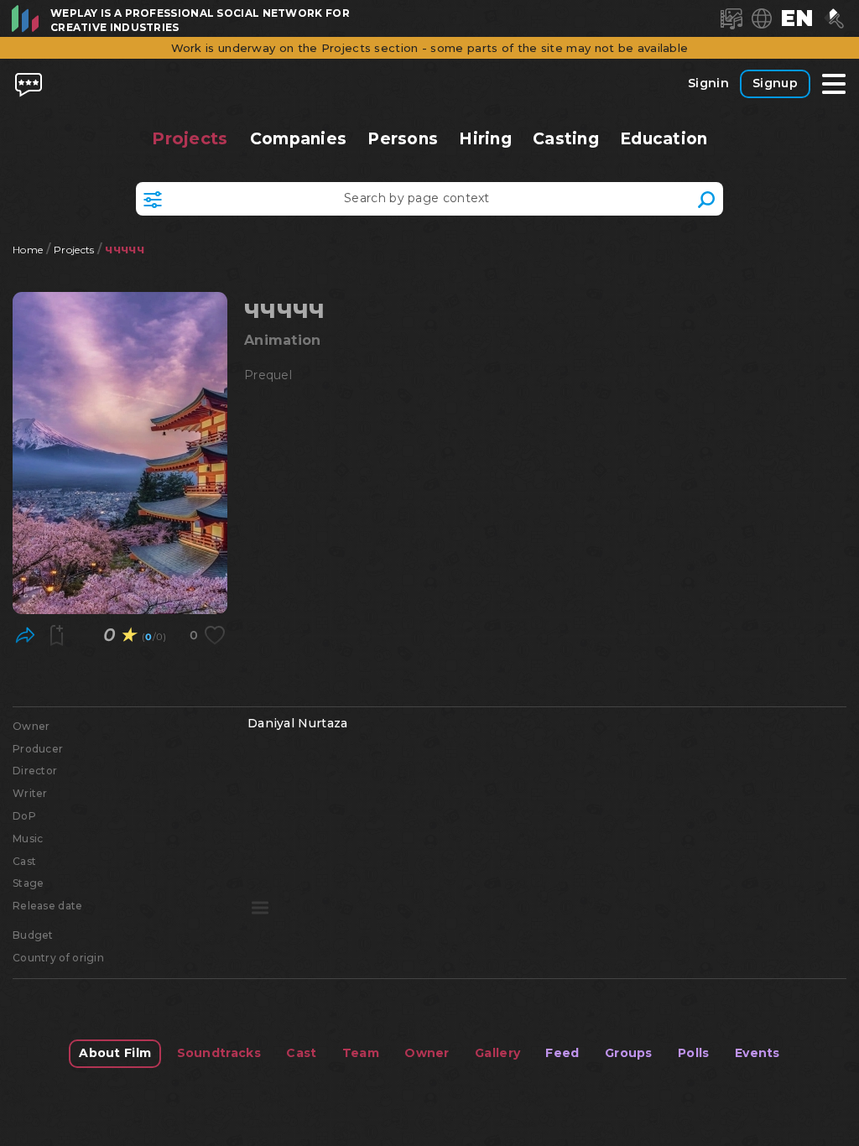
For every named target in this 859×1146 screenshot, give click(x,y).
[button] (797, 18)
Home (28, 249)
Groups (629, 1052)
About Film (115, 1052)
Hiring (485, 138)
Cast (301, 1052)
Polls (694, 1052)
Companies (298, 138)
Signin (708, 83)
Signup (775, 83)
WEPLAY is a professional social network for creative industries (200, 20)
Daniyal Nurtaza (297, 723)
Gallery (497, 1052)
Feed (562, 1052)
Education (664, 138)
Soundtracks (219, 1052)
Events (757, 1052)
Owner (427, 1052)
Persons (403, 138)
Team (360, 1052)
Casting (566, 138)
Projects (190, 138)
